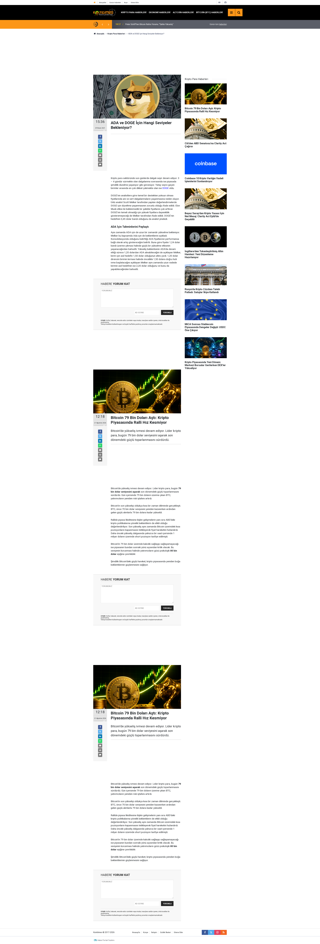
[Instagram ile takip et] (217, 932)
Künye (145, 932)
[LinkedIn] (100, 146)
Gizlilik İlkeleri (165, 932)
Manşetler (102, 2)
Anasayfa (136, 932)
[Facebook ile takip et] (205, 932)
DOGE (165, 188)
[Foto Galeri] (225, 2)
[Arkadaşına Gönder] (100, 155)
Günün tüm (218, 24)
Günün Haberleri (115, 2)
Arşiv (126, 2)
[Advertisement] (160, 54)
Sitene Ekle (135, 2)
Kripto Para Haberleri (133, 12)
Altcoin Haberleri (183, 12)
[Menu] (231, 12)
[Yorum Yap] (100, 164)
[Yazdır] (100, 160)
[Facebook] (100, 137)
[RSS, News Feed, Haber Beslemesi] (223, 932)
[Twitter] (100, 141)
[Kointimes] (104, 12)
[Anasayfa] (94, 2)
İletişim (154, 932)
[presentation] (102, 24)
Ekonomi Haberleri (159, 12)
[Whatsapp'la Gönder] (100, 151)
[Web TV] (219, 2)
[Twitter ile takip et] (211, 932)
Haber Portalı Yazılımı (106, 940)
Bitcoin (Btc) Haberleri (209, 12)
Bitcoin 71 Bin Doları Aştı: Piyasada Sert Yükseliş (146, 24)
